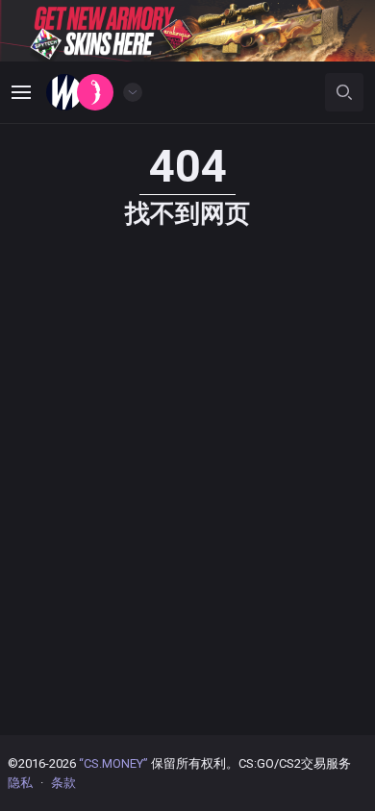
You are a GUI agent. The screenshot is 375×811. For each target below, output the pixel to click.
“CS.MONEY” (113, 763)
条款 (63, 782)
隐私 (20, 782)
